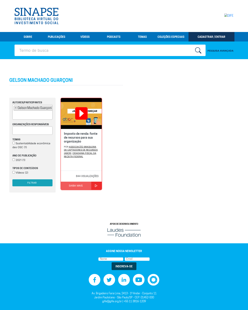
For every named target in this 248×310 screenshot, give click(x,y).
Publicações (56, 37)
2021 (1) (20, 159)
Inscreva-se (124, 266)
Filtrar (32, 182)
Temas (142, 37)
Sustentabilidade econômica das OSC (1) (31, 145)
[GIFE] (221, 16)
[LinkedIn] (124, 280)
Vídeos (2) (21, 172)
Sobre (28, 37)
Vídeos (85, 37)
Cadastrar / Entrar (211, 37)
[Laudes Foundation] (124, 232)
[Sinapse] (37, 16)
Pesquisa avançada (220, 50)
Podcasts (114, 37)
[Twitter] (109, 280)
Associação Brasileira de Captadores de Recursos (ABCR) (81, 150)
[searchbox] (15, 114)
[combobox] (32, 112)
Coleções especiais (171, 37)
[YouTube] (139, 280)
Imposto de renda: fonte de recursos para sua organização (80, 137)
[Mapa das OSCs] (153, 280)
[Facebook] (94, 280)
